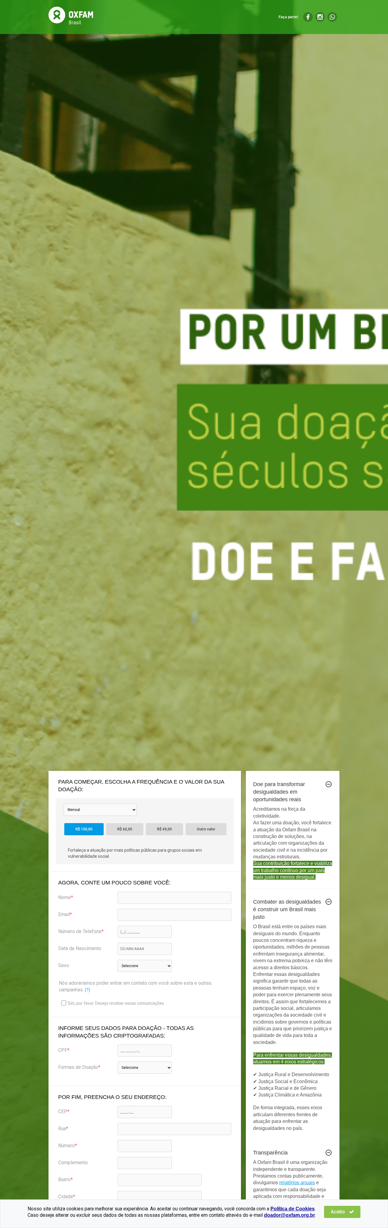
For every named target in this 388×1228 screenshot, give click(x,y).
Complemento (73, 1162)
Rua (62, 1128)
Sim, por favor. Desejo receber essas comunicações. (116, 1003)
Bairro (64, 1179)
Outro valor (206, 829)
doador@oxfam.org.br (289, 1215)
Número (66, 1145)
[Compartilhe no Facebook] (308, 17)
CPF (62, 1050)
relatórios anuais (297, 1182)
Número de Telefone (80, 931)
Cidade (65, 1196)
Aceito (338, 1212)
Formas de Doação (78, 1067)
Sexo (63, 965)
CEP (62, 1111)
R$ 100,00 (83, 829)
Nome (64, 897)
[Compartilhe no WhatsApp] (332, 17)
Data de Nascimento (79, 948)
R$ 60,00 (124, 829)
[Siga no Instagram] (320, 17)
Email (64, 914)
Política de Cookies (292, 1208)
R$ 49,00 (164, 829)
